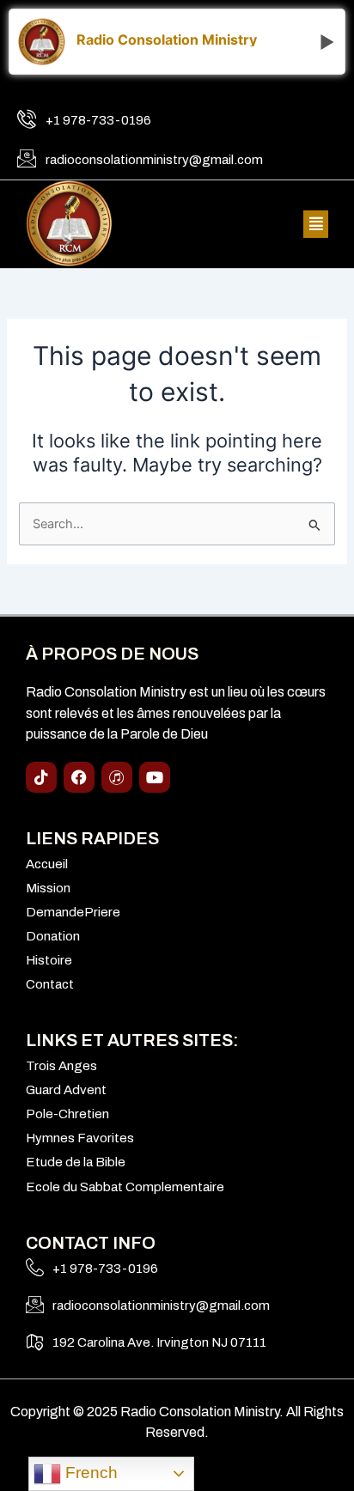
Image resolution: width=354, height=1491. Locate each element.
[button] (315, 224)
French (89, 1473)
